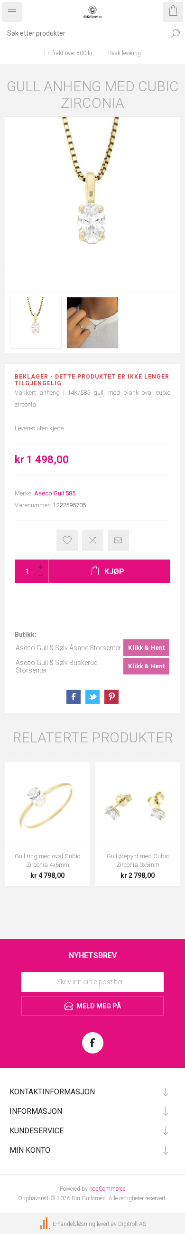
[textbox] (83, 33)
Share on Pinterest (111, 697)
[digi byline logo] (46, 1224)
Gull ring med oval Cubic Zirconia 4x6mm (47, 860)
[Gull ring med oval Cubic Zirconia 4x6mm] (47, 804)
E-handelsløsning (74, 1224)
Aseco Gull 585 (54, 493)
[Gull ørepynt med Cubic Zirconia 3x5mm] (137, 804)
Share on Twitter (92, 697)
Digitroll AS (132, 1224)
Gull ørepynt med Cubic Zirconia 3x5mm (138, 860)
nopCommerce (107, 1189)
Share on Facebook (73, 697)
